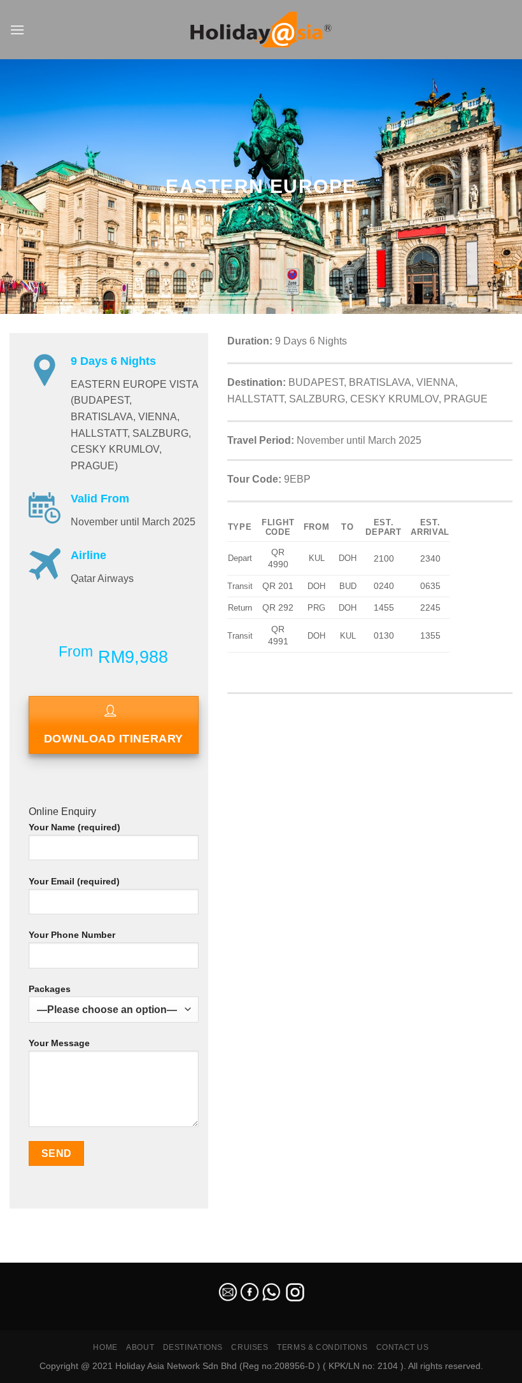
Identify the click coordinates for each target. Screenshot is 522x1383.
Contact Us (402, 1347)
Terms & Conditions (322, 1347)
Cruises (249, 1347)
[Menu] (17, 29)
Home (105, 1347)
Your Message (59, 1043)
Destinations (193, 1347)
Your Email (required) (74, 881)
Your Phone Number (72, 935)
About (140, 1347)
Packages (50, 989)
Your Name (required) (74, 827)
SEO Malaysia (26, 1255)
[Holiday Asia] (261, 29)
